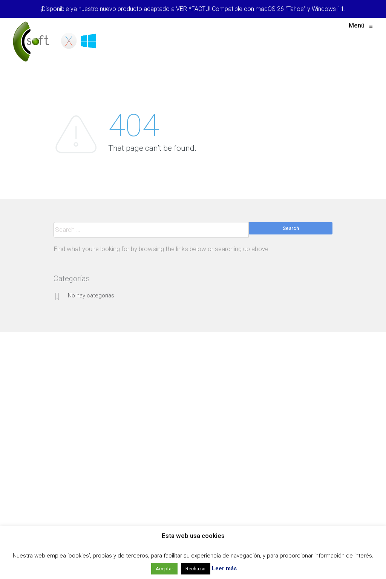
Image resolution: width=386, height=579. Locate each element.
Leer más (224, 568)
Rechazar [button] (195, 568)
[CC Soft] (56, 41)
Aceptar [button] (164, 568)
